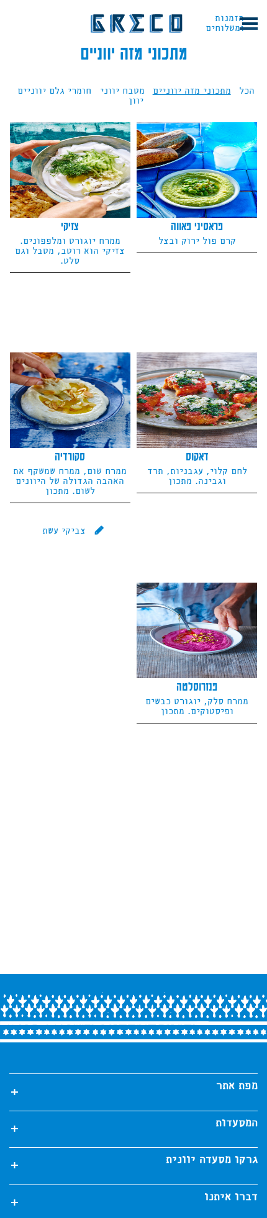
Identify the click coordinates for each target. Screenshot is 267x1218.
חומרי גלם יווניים (54, 91)
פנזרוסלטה (196, 687)
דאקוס (197, 457)
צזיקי (70, 227)
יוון (136, 101)
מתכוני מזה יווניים (192, 91)
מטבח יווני (122, 91)
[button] (251, 23)
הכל (247, 91)
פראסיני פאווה (197, 227)
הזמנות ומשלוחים (225, 23)
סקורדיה (70, 457)
